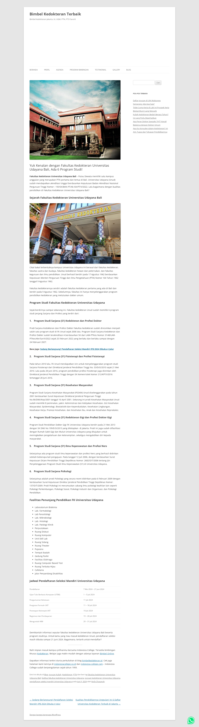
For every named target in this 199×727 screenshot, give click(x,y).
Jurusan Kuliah (55, 674)
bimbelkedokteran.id (92, 660)
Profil (47, 70)
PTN (75, 674)
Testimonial (100, 70)
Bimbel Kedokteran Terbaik (55, 14)
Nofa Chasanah (98, 681)
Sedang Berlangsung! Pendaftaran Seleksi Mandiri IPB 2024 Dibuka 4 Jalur (77, 349)
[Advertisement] (99, 44)
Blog (128, 70)
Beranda (34, 70)
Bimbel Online (107, 653)
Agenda (59, 70)
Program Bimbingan (79, 70)
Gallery (116, 70)
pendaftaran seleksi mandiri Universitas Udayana (51, 681)
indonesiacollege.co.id (65, 664)
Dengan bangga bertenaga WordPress (45, 714)
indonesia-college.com (92, 664)
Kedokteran (42, 653)
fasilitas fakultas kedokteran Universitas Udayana (63, 678)
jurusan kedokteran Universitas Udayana (102, 678)
